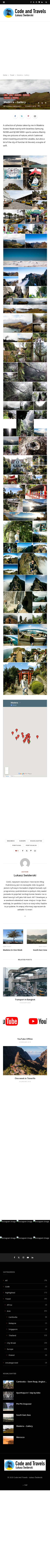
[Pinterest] (45, 103)
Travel (7, 98)
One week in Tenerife (25, 1078)
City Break (11, 1343)
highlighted (36, 841)
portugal (16, 845)
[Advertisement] (25, 47)
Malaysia (12, 1323)
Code (7, 1286)
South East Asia (40, 950)
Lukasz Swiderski (13, 106)
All (5, 95)
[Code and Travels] (25, 12)
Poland (11, 1355)
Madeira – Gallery (24, 1426)
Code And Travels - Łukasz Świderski (28, 1477)
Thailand (12, 1335)
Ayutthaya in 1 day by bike (28, 1392)
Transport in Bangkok (25, 999)
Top (25, 1485)
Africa (9, 1305)
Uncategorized (11, 1362)
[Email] (38, 105)
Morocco (20, 1437)
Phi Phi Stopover (24, 1404)
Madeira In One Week (12, 950)
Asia (8, 1311)
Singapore (13, 1329)
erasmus (11, 841)
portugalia (31, 845)
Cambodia (13, 1317)
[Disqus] (25, 1114)
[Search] (46, 2)
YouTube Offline (25, 1039)
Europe (18, 95)
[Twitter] (42, 103)
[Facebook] (38, 103)
